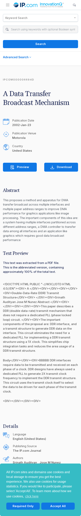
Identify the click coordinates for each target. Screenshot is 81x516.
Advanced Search (16, 57)
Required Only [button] (23, 506)
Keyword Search (16, 18)
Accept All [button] (58, 506)
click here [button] (32, 496)
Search (40, 44)
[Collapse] (7, 5)
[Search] (74, 5)
